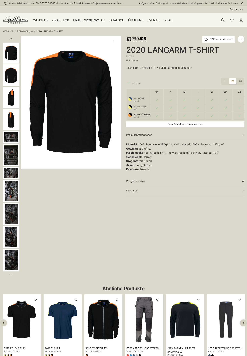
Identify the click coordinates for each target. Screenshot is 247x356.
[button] (71, 102)
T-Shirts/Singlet (25, 31)
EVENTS (153, 20)
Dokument (132, 190)
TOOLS (168, 20)
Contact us (236, 9)
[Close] (241, 3)
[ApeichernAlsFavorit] (232, 20)
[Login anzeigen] (241, 20)
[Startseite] (15, 20)
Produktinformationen (139, 135)
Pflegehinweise (135, 181)
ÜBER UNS (135, 20)
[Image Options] (114, 41)
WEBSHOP (40, 20)
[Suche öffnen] (223, 20)
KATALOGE (116, 20)
